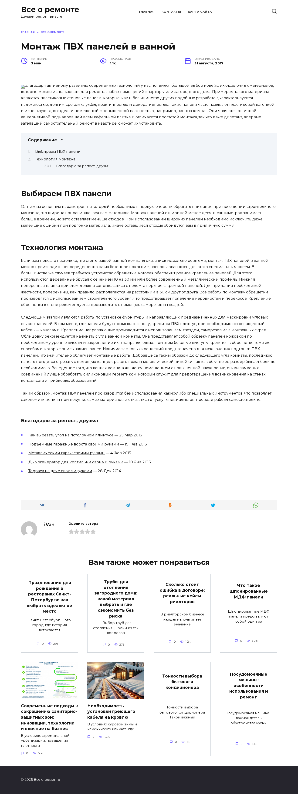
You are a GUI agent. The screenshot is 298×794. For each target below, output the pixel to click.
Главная (147, 11)
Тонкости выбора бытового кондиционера (182, 682)
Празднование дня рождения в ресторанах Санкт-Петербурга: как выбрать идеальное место (49, 597)
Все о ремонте (50, 9)
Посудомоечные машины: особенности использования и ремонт (248, 685)
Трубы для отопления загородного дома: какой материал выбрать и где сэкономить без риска (116, 598)
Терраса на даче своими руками (60, 471)
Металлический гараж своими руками (66, 453)
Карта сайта (200, 11)
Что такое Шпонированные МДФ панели (248, 591)
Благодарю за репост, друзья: (82, 166)
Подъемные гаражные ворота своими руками (73, 444)
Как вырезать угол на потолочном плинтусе (71, 435)
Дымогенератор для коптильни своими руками (75, 462)
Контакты (171, 11)
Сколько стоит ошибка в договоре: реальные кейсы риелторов (182, 593)
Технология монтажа (55, 159)
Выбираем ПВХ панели (58, 151)
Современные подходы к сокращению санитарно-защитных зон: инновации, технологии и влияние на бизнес (49, 717)
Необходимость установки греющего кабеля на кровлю (111, 711)
